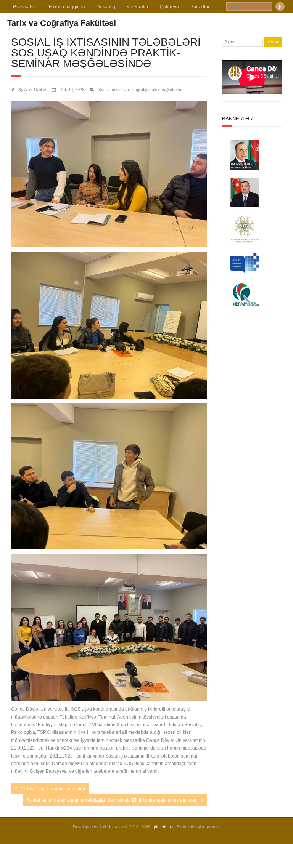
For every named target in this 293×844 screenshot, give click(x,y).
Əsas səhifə (25, 7)
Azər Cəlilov (35, 89)
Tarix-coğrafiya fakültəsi (144, 89)
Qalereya (169, 7)
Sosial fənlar (109, 89)
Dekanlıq (106, 7)
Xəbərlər (175, 89)
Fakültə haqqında (67, 7)
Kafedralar (137, 7)
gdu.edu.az (163, 827)
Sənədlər (199, 7)
